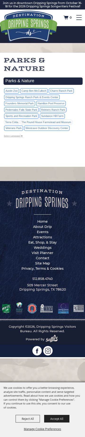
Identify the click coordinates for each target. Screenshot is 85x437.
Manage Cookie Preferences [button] (42, 429)
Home (42, 221)
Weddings (42, 248)
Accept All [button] (56, 419)
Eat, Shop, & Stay (42, 242)
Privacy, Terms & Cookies (42, 268)
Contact (42, 258)
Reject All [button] (28, 419)
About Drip (42, 227)
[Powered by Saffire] (53, 339)
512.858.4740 (42, 279)
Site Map (42, 263)
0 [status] (71, 17)
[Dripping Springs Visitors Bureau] (28, 26)
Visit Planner (42, 253)
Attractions (42, 237)
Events (42, 232)
